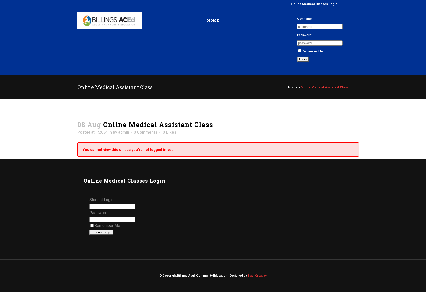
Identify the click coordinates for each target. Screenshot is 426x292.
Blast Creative (257, 275)
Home (292, 87)
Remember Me (312, 51)
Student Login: (101, 199)
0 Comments (145, 132)
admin (123, 132)
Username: (304, 18)
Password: (304, 35)
